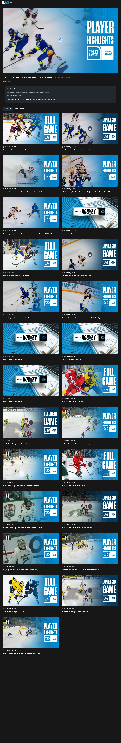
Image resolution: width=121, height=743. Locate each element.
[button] (113, 3)
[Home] (7, 2)
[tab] (8, 109)
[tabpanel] (60, 384)
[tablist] (14, 109)
